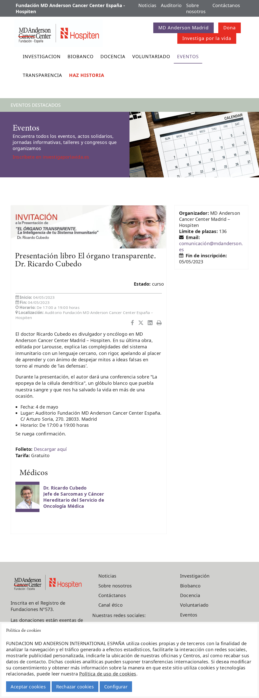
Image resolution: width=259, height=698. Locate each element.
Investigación (194, 576)
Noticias (147, 5)
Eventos (188, 56)
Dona (229, 28)
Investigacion (42, 56)
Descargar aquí (50, 449)
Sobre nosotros (196, 8)
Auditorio (171, 5)
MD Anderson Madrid (183, 28)
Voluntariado (151, 56)
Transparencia (42, 75)
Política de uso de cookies (107, 674)
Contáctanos (226, 5)
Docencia (112, 56)
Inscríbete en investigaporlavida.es (51, 157)
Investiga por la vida (206, 38)
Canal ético (110, 605)
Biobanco (81, 56)
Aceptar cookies (28, 687)
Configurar (115, 687)
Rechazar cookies (75, 687)
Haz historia (86, 75)
